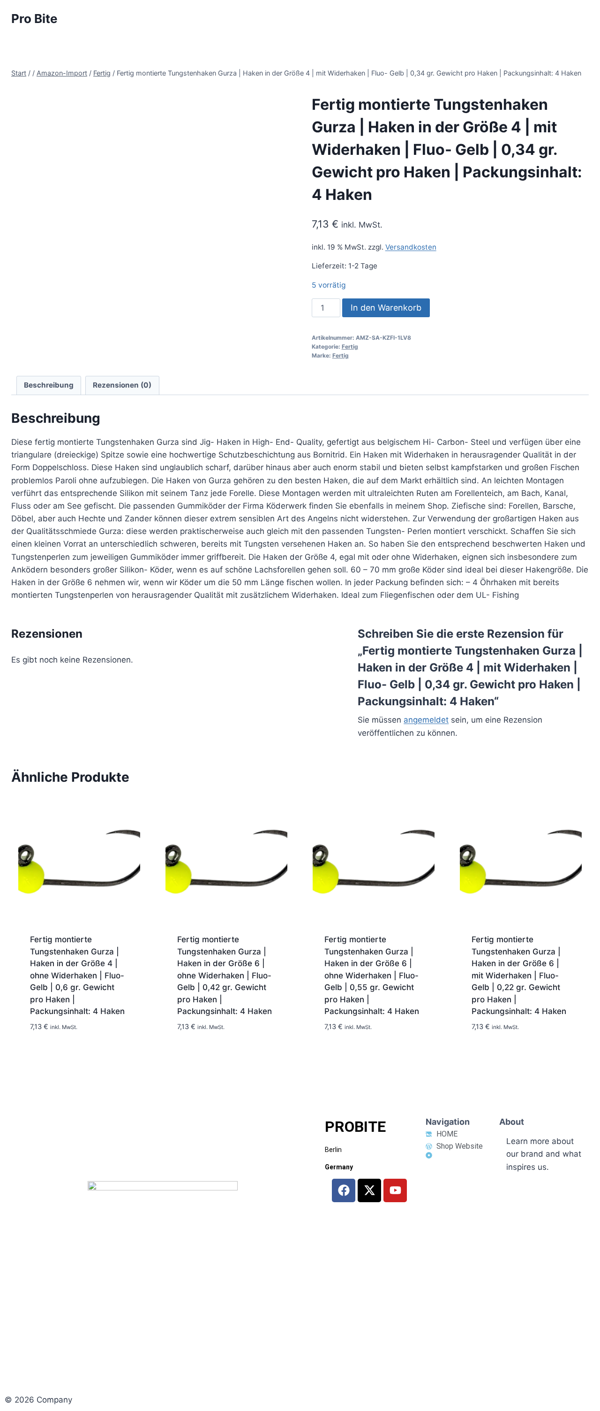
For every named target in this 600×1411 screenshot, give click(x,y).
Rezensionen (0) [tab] (122, 385)
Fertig (350, 346)
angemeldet (426, 720)
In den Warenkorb (386, 308)
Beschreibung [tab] (49, 385)
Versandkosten (410, 247)
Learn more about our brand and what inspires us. (543, 1153)
